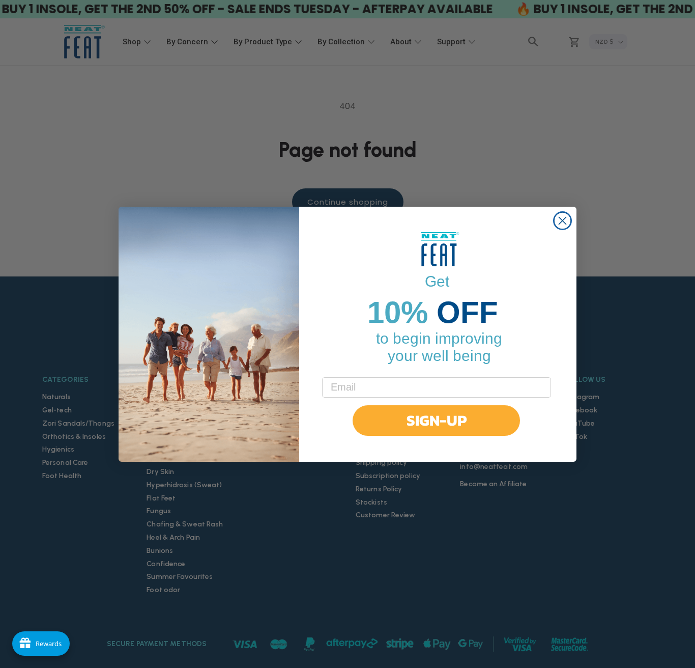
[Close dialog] (562, 221)
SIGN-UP (437, 420)
